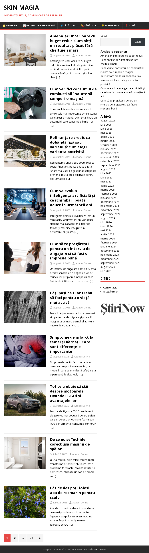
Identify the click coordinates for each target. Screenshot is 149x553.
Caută (103, 35)
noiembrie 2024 (109, 206)
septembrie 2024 (110, 214)
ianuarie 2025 (108, 198)
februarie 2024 (109, 242)
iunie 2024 (106, 226)
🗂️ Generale (10, 25)
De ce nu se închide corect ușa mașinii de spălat (70, 444)
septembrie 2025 (110, 165)
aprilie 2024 (107, 234)
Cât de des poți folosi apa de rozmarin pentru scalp (72, 492)
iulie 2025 (106, 173)
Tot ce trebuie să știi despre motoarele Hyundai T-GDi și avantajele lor (69, 393)
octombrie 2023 (109, 259)
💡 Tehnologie (111, 25)
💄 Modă (130, 25)
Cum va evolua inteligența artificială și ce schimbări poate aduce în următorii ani (72, 197)
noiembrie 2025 (109, 157)
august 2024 (107, 218)
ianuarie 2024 (108, 246)
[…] (58, 77)
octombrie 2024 (109, 210)
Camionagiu (110, 287)
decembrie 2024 (109, 202)
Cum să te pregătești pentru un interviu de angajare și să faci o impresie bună (70, 251)
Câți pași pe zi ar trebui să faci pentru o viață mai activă (72, 297)
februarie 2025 (109, 193)
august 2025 (107, 169)
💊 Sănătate (88, 25)
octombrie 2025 (109, 161)
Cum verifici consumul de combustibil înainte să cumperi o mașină (73, 94)
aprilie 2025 (107, 185)
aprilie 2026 (107, 137)
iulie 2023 (106, 271)
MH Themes (100, 549)
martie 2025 (107, 189)
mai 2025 (105, 181)
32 (31, 538)
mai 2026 (105, 132)
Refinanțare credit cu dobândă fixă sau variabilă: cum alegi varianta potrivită (70, 144)
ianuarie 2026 (108, 149)
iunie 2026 (106, 128)
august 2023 (107, 267)
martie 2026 (107, 141)
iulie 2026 (106, 124)
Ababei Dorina (83, 55)
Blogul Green (110, 291)
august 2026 (107, 120)
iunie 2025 (106, 177)
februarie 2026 (109, 145)
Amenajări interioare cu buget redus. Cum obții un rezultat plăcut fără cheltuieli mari (72, 43)
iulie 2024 (106, 222)
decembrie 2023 (109, 250)
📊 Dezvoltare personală (39, 25)
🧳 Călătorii (67, 25)
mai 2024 (105, 230)
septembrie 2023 (110, 263)
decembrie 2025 (109, 153)
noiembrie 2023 (109, 254)
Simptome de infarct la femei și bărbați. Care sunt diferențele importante (71, 344)
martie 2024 (107, 238)
